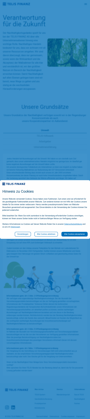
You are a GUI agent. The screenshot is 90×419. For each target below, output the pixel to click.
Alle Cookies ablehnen (46, 234)
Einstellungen (22, 234)
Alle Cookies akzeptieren (74, 234)
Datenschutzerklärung (73, 224)
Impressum (15, 227)
